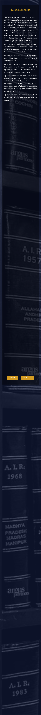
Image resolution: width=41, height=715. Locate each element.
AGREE (12, 378)
